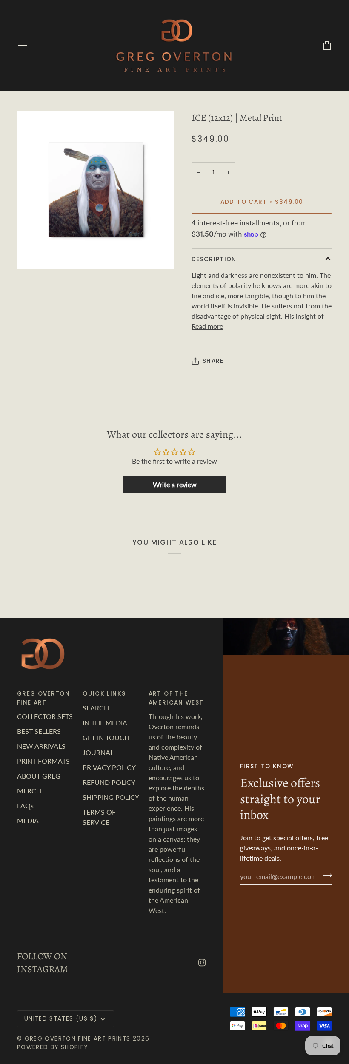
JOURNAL (98, 752)
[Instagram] (202, 963)
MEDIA (28, 820)
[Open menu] (30, 45)
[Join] (325, 875)
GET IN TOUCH (106, 737)
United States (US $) (60, 1019)
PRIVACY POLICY (109, 767)
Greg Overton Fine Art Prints (78, 1039)
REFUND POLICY (109, 782)
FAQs (25, 806)
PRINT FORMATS (43, 761)
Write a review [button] (175, 484)
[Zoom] (33, 252)
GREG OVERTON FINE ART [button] (43, 698)
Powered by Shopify (52, 1047)
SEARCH (96, 708)
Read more (207, 326)
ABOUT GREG (38, 776)
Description (214, 259)
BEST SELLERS (39, 731)
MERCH (29, 791)
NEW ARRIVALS (41, 746)
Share (213, 361)
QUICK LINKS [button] (104, 694)
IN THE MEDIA (105, 723)
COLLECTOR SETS (45, 716)
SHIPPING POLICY (111, 797)
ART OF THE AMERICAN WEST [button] (176, 698)
